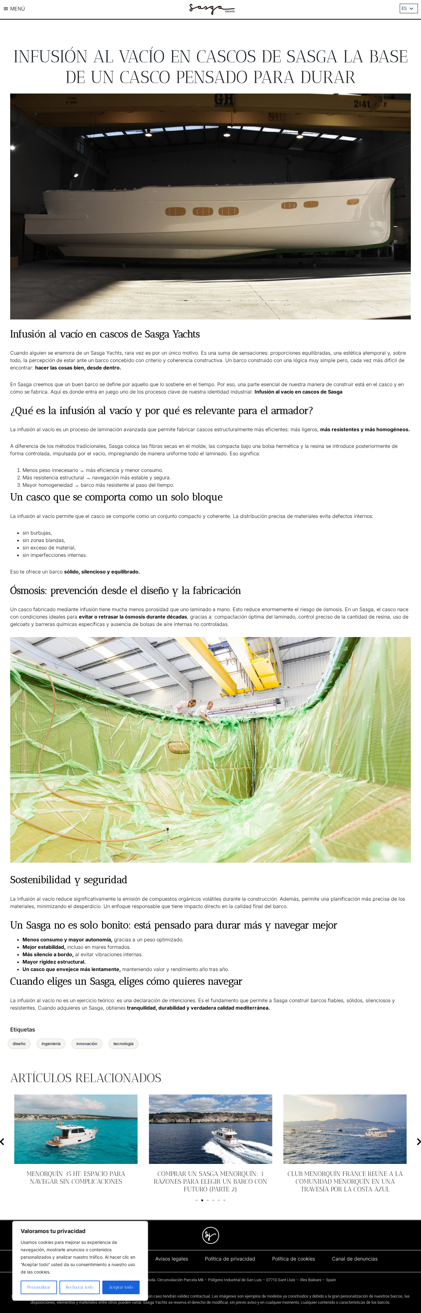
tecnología (123, 1043)
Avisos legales (171, 1259)
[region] (80, 1261)
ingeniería (51, 1043)
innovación (86, 1043)
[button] (197, 1200)
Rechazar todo (79, 1287)
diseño (19, 1043)
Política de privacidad (230, 1259)
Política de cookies (293, 1259)
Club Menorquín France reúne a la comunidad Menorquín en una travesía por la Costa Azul (345, 1181)
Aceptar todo (121, 1287)
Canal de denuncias (355, 1259)
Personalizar (39, 1287)
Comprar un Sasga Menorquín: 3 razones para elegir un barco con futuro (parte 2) (210, 1181)
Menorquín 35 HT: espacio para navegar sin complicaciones (76, 1177)
